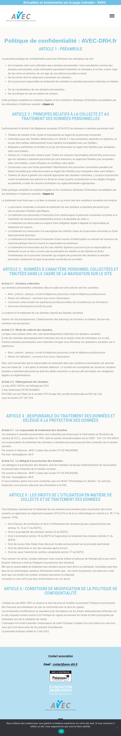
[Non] (117, 727)
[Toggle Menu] (112, 16)
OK (61, 731)
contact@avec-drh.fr (65, 664)
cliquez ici (48, 104)
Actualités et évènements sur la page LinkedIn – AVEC (57, 2)
